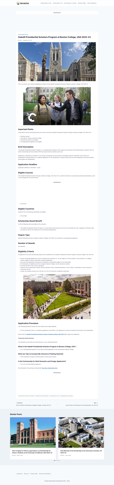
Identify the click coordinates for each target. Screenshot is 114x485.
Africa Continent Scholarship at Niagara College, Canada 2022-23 (33, 404)
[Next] (102, 438)
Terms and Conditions (45, 473)
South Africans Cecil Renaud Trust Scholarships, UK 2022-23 (82, 404)
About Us (26, 473)
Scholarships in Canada (70, 3)
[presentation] (33, 432)
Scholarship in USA (54, 395)
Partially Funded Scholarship (42, 395)
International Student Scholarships (26, 395)
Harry (20, 40)
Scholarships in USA (46, 3)
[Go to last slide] (12, 438)
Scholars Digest (82, 3)
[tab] (54, 460)
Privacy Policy (34, 473)
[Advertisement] (57, 22)
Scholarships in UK (58, 3)
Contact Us (20, 473)
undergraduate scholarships (66, 395)
